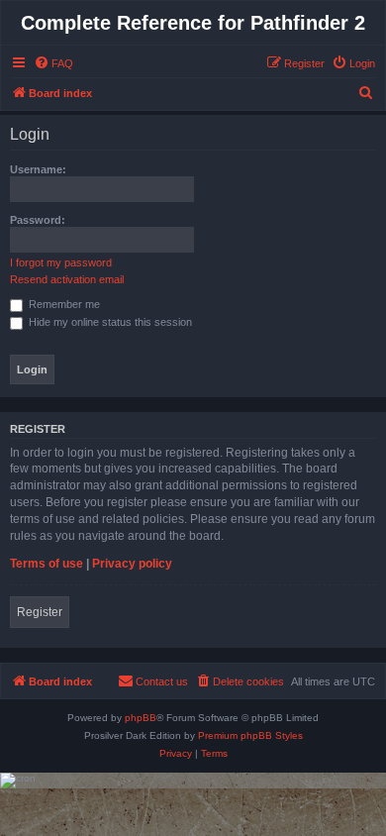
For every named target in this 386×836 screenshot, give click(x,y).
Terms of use (46, 564)
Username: (38, 169)
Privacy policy (132, 564)
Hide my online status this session (109, 322)
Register (39, 612)
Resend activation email (67, 279)
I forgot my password (61, 262)
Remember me (63, 304)
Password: (37, 220)
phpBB (140, 717)
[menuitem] (53, 63)
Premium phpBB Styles (250, 735)
